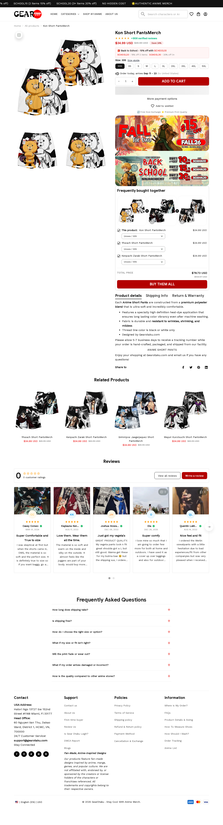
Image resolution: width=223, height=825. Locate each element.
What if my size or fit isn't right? (71, 642)
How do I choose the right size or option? (77, 631)
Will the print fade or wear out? (71, 654)
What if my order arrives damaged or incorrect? (80, 665)
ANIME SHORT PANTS (162, 349)
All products (32, 25)
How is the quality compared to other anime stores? (83, 676)
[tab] (109, 578)
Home (17, 25)
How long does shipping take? (70, 609)
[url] (30, 740)
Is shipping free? (62, 620)
